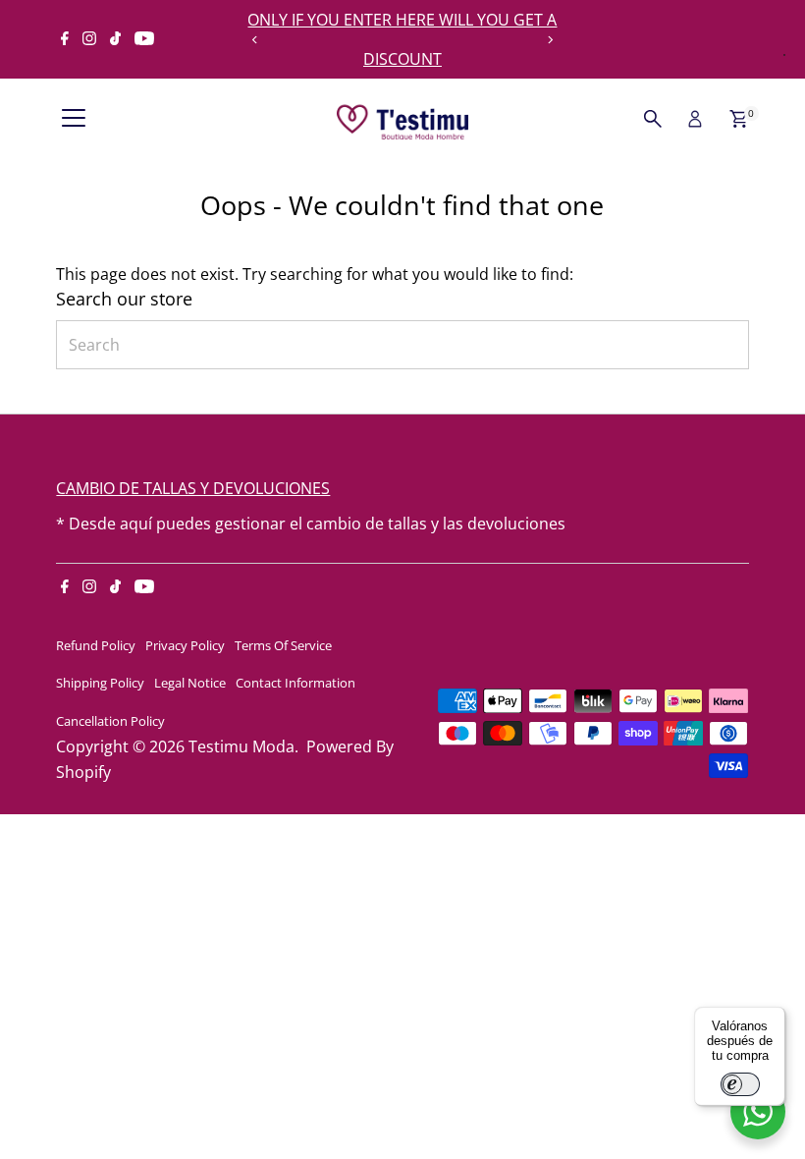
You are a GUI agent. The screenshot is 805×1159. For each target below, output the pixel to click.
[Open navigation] (73, 118)
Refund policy (95, 645)
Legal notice (190, 682)
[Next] (549, 40)
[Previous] (256, 40)
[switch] (740, 1084)
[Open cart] (738, 119)
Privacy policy (185, 645)
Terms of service (283, 645)
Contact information (295, 682)
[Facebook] (65, 39)
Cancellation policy (110, 721)
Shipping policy (100, 682)
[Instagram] (89, 39)
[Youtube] (144, 39)
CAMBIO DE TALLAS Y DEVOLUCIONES (193, 488)
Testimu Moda (241, 746)
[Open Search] (653, 119)
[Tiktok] (115, 39)
